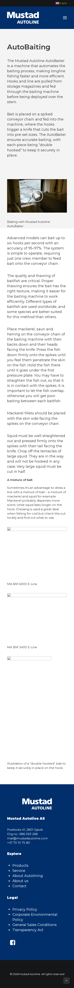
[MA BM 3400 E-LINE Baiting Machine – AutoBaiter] (37, 551)
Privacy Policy (24, 909)
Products (20, 865)
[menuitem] (61, 3)
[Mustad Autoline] (23, 18)
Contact (19, 886)
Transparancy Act (27, 930)
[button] (65, 17)
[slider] (34, 209)
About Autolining (27, 876)
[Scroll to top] (66, 980)
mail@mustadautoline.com (27, 838)
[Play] (9, 209)
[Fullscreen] (64, 209)
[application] (37, 196)
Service (18, 871)
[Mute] (58, 209)
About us (20, 881)
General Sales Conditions (34, 925)
